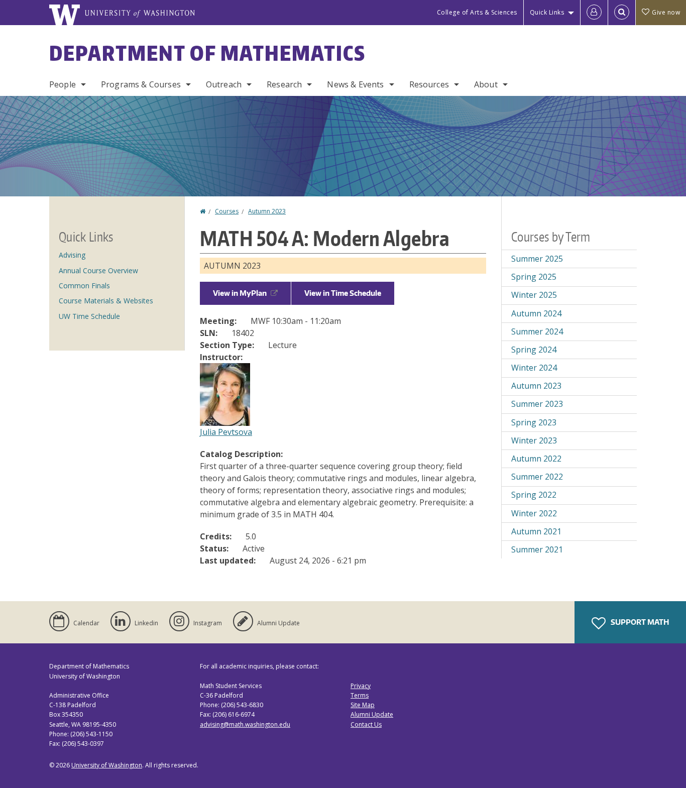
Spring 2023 (533, 422)
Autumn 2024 (536, 313)
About (486, 84)
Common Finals (84, 285)
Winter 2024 (534, 367)
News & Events (355, 84)
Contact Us (366, 724)
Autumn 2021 (536, 531)
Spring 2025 (533, 276)
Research (284, 84)
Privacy (361, 686)
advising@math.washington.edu (245, 724)
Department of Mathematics (207, 53)
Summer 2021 (537, 549)
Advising (72, 255)
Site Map (363, 705)
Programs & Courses (141, 84)
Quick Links (547, 12)
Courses (227, 211)
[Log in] (594, 12)
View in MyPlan (240, 293)
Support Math (639, 622)
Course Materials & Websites (106, 300)
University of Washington (106, 765)
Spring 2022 (533, 494)
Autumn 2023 (267, 211)
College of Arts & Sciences (477, 12)
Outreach (224, 84)
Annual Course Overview (98, 270)
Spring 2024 (533, 349)
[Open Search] (621, 12)
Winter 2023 (534, 440)
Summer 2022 (537, 476)
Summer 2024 (537, 331)
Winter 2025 (534, 294)
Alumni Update (372, 714)
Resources (429, 84)
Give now (666, 12)
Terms (360, 695)
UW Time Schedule (89, 316)
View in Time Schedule (342, 293)
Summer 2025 (537, 258)
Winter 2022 (534, 513)
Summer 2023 (537, 403)
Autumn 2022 (536, 458)
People (62, 84)
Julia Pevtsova (226, 431)
